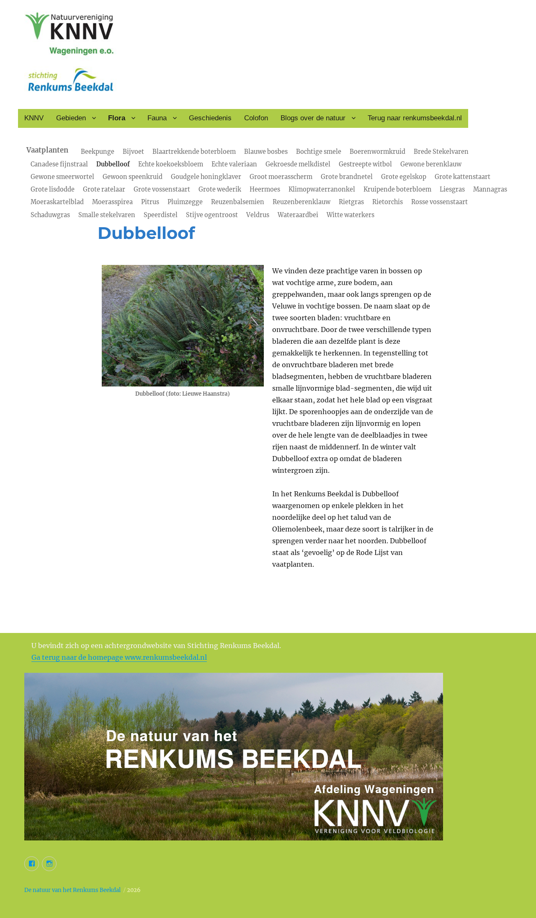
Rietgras (351, 202)
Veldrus (257, 215)
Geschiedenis (210, 118)
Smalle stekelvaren (106, 215)
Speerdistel (161, 215)
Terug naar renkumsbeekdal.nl (415, 118)
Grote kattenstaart (462, 177)
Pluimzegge (185, 202)
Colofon (256, 118)
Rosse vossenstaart (439, 202)
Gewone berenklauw (430, 164)
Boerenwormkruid (377, 152)
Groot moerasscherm (281, 177)
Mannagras (490, 189)
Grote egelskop (403, 177)
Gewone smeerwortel (62, 177)
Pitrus (150, 202)
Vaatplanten (47, 150)
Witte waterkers (350, 215)
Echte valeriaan (234, 164)
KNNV (34, 118)
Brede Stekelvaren (441, 152)
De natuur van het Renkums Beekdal (72, 890)
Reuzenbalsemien (237, 202)
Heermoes (265, 189)
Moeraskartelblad (57, 202)
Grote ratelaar (104, 189)
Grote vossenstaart (162, 189)
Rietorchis (387, 202)
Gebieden (71, 118)
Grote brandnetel (347, 177)
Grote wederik (219, 189)
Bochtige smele (318, 152)
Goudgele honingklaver (206, 177)
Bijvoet (133, 152)
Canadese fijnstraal (59, 164)
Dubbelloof (113, 164)
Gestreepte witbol (365, 164)
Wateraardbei (298, 215)
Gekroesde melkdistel (297, 164)
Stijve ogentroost (212, 215)
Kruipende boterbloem (397, 189)
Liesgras (452, 189)
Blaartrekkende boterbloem (194, 152)
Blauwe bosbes (266, 152)
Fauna (157, 118)
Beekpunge (97, 152)
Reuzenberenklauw (301, 202)
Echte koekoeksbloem (170, 164)
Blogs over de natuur (313, 118)
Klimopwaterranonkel (322, 189)
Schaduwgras (50, 215)
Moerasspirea (112, 202)
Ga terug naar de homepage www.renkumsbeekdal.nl (119, 657)
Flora (116, 118)
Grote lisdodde (53, 189)
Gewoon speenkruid (132, 177)
